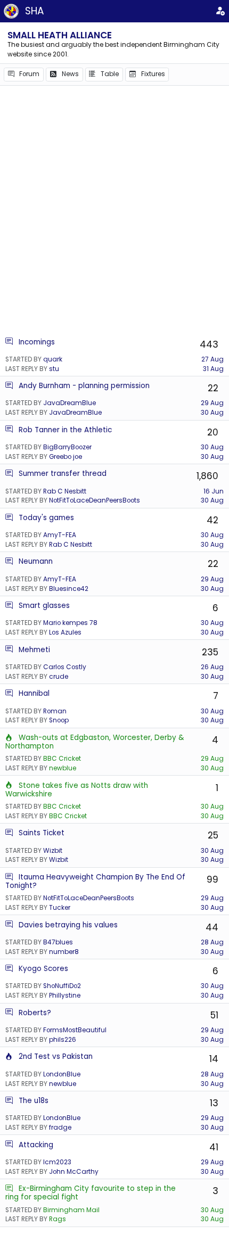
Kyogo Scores (43, 969)
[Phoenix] (9, 738)
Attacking (36, 1145)
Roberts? (35, 1013)
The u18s (33, 1101)
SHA (34, 11)
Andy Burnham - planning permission (84, 386)
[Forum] (9, 342)
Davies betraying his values (68, 925)
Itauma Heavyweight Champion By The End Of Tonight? (95, 881)
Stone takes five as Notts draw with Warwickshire (76, 789)
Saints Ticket (41, 833)
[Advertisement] (114, 210)
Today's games (46, 518)
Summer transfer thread (63, 473)
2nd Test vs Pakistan (56, 1056)
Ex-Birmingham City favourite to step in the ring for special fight (90, 1192)
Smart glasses (44, 605)
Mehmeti (34, 650)
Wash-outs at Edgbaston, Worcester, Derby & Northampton (94, 742)
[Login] (220, 11)
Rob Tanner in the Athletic (65, 430)
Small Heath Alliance (59, 35)
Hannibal (34, 693)
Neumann (36, 561)
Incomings (37, 342)
